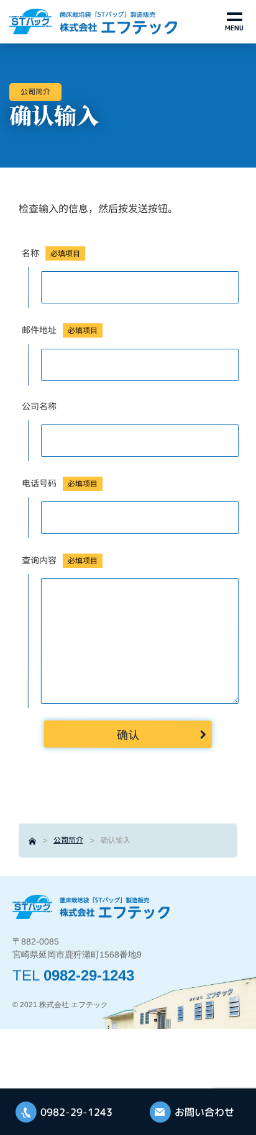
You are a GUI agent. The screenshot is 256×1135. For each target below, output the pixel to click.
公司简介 (68, 840)
